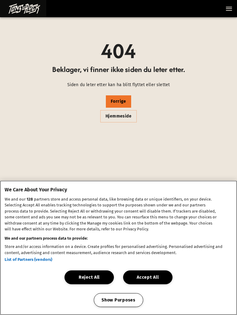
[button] (23, 8)
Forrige (118, 101)
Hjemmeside (118, 116)
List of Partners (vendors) (28, 259)
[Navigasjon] (229, 8)
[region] (118, 248)
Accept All (148, 277)
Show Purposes (118, 300)
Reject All (89, 277)
